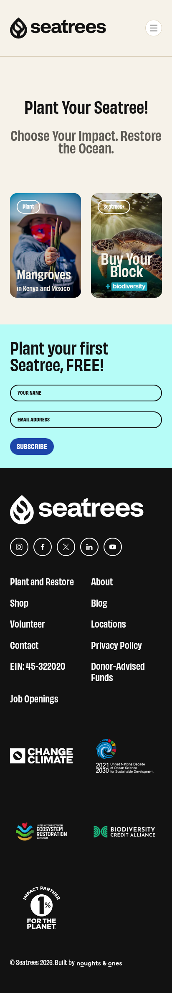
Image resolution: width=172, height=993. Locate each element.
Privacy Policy (116, 644)
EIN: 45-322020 (38, 665)
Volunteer (27, 622)
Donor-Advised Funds (118, 671)
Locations (108, 622)
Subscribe (32, 446)
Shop (19, 602)
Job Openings (34, 697)
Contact (24, 644)
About (102, 580)
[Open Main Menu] (153, 28)
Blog (99, 602)
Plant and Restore (42, 580)
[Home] (58, 28)
